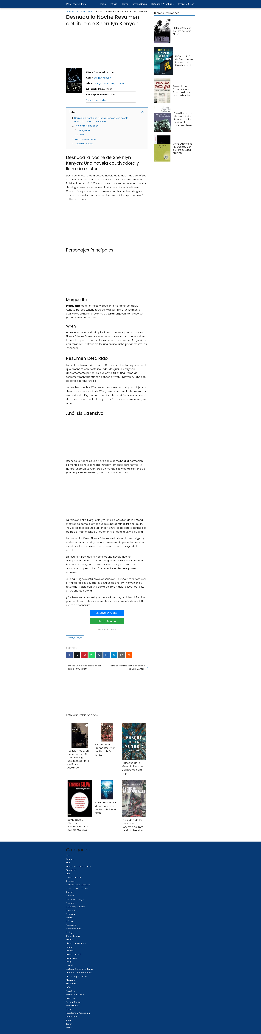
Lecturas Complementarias (79, 969)
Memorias (71, 983)
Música (69, 987)
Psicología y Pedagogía (78, 1013)
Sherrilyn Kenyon (102, 77)
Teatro (69, 1020)
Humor (69, 947)
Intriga (114, 4)
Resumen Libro (76, 4)
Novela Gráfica (73, 1002)
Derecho (70, 903)
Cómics (70, 895)
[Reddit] (129, 655)
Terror (125, 4)
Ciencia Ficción (73, 877)
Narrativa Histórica (75, 994)
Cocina (69, 892)
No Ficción (71, 998)
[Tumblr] (99, 655)
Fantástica (71, 925)
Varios (69, 1027)
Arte (68, 862)
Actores (70, 859)
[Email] (121, 655)
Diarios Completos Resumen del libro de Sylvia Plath (84, 667)
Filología (70, 932)
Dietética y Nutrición (75, 906)
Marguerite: (85, 130)
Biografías (71, 870)
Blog (68, 873)
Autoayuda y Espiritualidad (79, 866)
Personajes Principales (86, 125)
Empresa (70, 914)
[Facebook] (69, 655)
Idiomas (70, 950)
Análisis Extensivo (84, 143)
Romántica (71, 1016)
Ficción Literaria (73, 928)
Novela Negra (140, 4)
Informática (71, 958)
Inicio (103, 4)
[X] (77, 655)
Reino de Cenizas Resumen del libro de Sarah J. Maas (127, 667)
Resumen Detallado (85, 139)
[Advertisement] (107, 47)
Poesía (69, 1009)
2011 (67, 855)
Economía (71, 910)
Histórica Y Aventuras (162, 4)
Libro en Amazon (107, 621)
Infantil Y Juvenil (186, 4)
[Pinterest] (84, 655)
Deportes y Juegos (75, 899)
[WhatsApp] (91, 655)
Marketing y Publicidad (77, 976)
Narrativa (70, 991)
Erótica (69, 921)
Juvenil (69, 965)
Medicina (70, 980)
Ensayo (69, 917)
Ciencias (70, 881)
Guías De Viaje (73, 936)
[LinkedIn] (106, 655)
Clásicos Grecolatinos (77, 888)
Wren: (83, 134)
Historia (69, 939)
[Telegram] (114, 655)
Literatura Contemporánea (79, 972)
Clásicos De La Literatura (78, 884)
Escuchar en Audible (96, 100)
